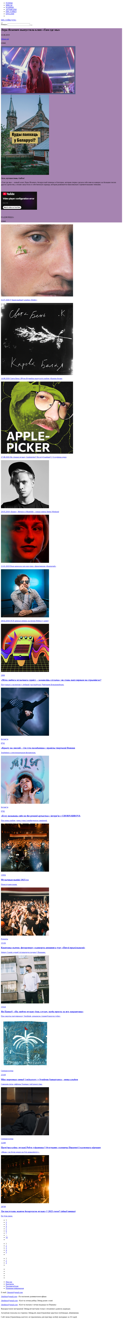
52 (7, 1237)
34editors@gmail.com (9, 1301)
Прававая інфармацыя (15, 1288)
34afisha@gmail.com (9, 1296)
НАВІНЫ (10, 7)
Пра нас (9, 1282)
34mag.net (5, 39)
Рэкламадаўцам (12, 1286)
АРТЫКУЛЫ (11, 9)
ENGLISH (10, 14)
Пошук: (4, 24)
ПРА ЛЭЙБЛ (11, 12)
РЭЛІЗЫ (9, 3)
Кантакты (10, 1284)
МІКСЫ (9, 5)
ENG (14, 20)
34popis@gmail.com (15, 1292)
